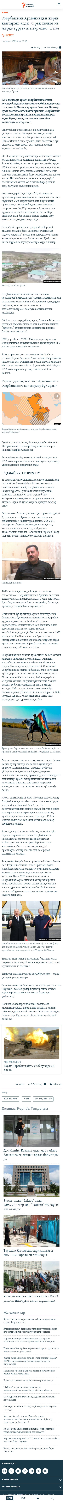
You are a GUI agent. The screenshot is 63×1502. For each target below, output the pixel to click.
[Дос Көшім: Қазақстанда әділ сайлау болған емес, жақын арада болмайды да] (31, 1131)
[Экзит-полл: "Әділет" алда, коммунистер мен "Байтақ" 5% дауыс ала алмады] (31, 1181)
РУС (23, 1498)
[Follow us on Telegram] (31, 1471)
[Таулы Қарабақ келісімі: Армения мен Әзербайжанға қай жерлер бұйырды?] (31, 408)
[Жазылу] (45, 1471)
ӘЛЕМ (5, 13)
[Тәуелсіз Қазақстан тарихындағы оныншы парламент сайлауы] (31, 1231)
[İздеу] (52, 1498)
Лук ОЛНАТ (7, 35)
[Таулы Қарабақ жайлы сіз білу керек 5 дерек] (31, 1043)
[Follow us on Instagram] (25, 1471)
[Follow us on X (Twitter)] (11, 1471)
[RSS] (38, 1471)
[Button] (35, 48)
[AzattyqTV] (37, 1498)
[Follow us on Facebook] (4, 1471)
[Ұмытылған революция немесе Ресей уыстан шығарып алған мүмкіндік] (31, 1277)
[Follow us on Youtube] (18, 1471)
